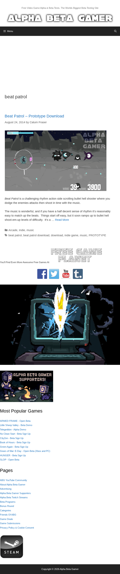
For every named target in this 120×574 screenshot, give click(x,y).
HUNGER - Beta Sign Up (13, 455)
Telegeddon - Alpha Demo (13, 429)
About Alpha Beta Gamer (12, 484)
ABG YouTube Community (13, 480)
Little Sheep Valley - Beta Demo (16, 425)
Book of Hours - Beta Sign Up (15, 442)
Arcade (12, 230)
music (30, 230)
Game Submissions (10, 523)
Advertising (5, 488)
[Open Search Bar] (115, 31)
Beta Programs (7, 501)
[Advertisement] (60, 63)
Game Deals (6, 519)
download (57, 235)
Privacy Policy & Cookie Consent (17, 527)
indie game (71, 235)
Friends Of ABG (8, 514)
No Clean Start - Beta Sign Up (15, 433)
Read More (62, 219)
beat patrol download (36, 235)
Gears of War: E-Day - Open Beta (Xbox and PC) (25, 451)
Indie (22, 230)
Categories (5, 510)
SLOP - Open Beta (9, 459)
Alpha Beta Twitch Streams (14, 497)
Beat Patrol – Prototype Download (34, 116)
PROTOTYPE (97, 235)
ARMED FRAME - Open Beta (15, 421)
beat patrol (15, 235)
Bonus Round (7, 506)
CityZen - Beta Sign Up (11, 438)
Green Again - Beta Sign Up (14, 446)
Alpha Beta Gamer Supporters (15, 493)
